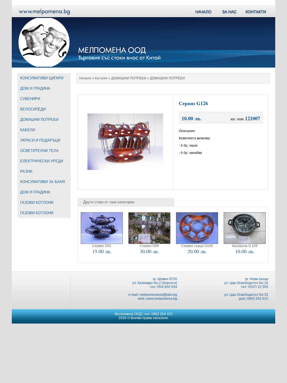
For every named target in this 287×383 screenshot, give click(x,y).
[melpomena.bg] (44, 15)
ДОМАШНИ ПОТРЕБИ (128, 78)
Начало (85, 78)
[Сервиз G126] (125, 168)
